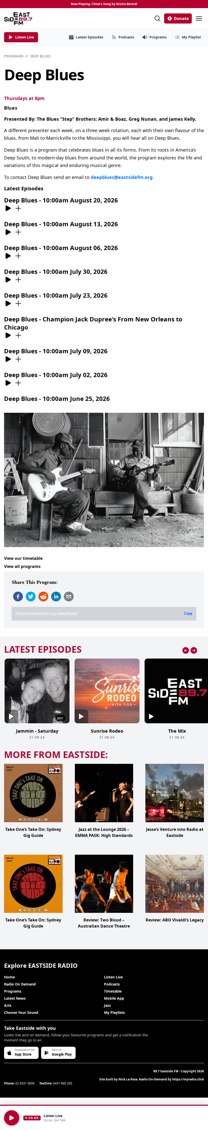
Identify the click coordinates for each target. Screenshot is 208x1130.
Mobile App (114, 998)
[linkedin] (56, 596)
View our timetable (23, 558)
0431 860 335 (62, 1083)
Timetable (113, 991)
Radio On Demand (20, 984)
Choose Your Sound (21, 1012)
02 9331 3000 (24, 1083)
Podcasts (112, 984)
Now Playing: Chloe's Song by (104, 4)
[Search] (157, 18)
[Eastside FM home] (18, 18)
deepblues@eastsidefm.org (121, 177)
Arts (7, 1005)
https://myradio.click (188, 1079)
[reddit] (43, 596)
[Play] (11, 1117)
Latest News (15, 998)
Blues (11, 108)
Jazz (107, 1005)
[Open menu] (199, 18)
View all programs (22, 566)
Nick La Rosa (127, 1079)
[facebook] (18, 596)
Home (9, 977)
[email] (69, 596)
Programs (13, 56)
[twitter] (31, 596)
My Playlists (114, 1012)
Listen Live (113, 977)
